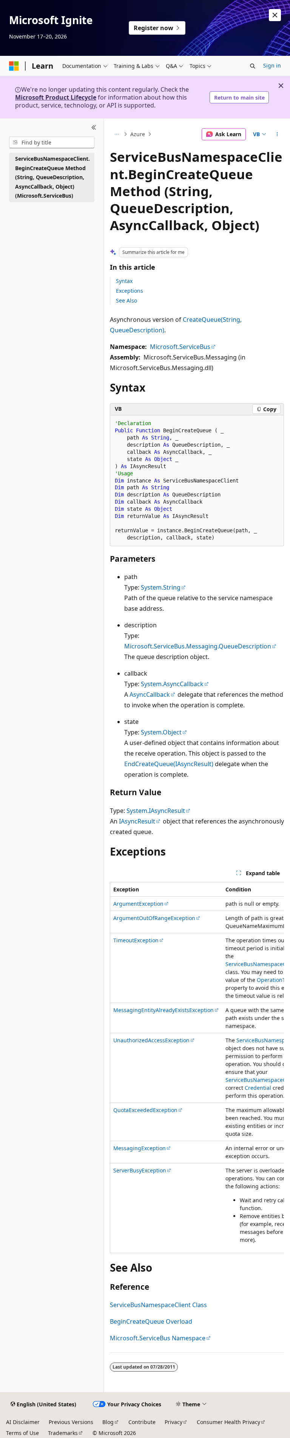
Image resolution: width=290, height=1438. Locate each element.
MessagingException (139, 1148)
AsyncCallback (150, 694)
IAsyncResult (137, 821)
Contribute (142, 1422)
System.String (160, 587)
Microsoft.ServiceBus (180, 347)
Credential (258, 1087)
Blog (108, 1422)
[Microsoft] (14, 66)
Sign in (272, 65)
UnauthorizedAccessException (151, 1040)
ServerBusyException (139, 1170)
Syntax (124, 280)
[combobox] (51, 143)
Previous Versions (71, 1422)
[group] (197, 1067)
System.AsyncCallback (172, 684)
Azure (137, 134)
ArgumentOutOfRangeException (154, 918)
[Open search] (252, 66)
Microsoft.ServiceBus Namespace (157, 1338)
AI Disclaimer (23, 1422)
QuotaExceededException (145, 1110)
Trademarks (63, 1432)
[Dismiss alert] (275, 15)
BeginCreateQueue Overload (151, 1321)
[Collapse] (93, 127)
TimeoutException (136, 940)
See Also (126, 300)
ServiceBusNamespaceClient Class (158, 1305)
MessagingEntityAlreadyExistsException (163, 1010)
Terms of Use (22, 1432)
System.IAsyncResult (155, 811)
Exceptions (129, 290)
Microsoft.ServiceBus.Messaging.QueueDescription (197, 646)
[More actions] (277, 134)
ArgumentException (138, 903)
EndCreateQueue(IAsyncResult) (168, 764)
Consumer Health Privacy (228, 1422)
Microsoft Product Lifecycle (55, 97)
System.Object (161, 732)
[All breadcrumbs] (116, 134)
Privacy (173, 1422)
